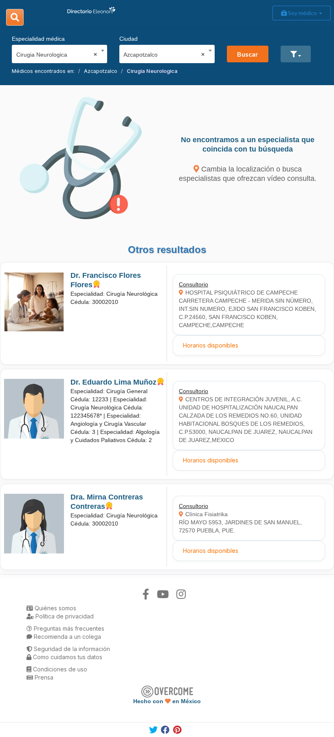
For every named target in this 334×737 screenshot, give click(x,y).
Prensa (43, 677)
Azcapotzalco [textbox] (163, 54)
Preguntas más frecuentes (68, 628)
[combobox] (56, 52)
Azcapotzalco (100, 71)
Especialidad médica (38, 38)
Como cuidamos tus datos (66, 656)
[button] (296, 54)
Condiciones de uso (59, 669)
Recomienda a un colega (66, 636)
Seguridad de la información (71, 648)
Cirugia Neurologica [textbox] (56, 54)
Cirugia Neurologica (152, 71)
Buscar (247, 54)
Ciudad (128, 38)
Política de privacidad (64, 616)
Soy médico (302, 12)
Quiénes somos (54, 608)
